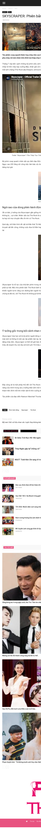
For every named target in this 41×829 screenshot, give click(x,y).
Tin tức (32, 821)
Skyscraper (24, 410)
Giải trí (10, 8)
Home (4, 8)
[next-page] (7, 470)
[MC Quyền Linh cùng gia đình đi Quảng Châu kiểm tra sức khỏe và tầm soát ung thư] (8, 531)
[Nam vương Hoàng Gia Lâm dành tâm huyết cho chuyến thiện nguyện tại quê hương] (8, 520)
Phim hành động (14, 410)
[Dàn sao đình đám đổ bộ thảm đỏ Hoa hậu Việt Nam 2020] (8, 488)
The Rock (33, 410)
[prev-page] (3, 470)
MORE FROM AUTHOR (28, 431)
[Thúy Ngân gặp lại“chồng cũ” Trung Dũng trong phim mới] (8, 451)
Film (16, 8)
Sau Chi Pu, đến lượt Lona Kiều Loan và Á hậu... (19, 709)
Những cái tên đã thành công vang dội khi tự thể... (20, 656)
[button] (4, 3)
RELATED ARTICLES (11, 431)
